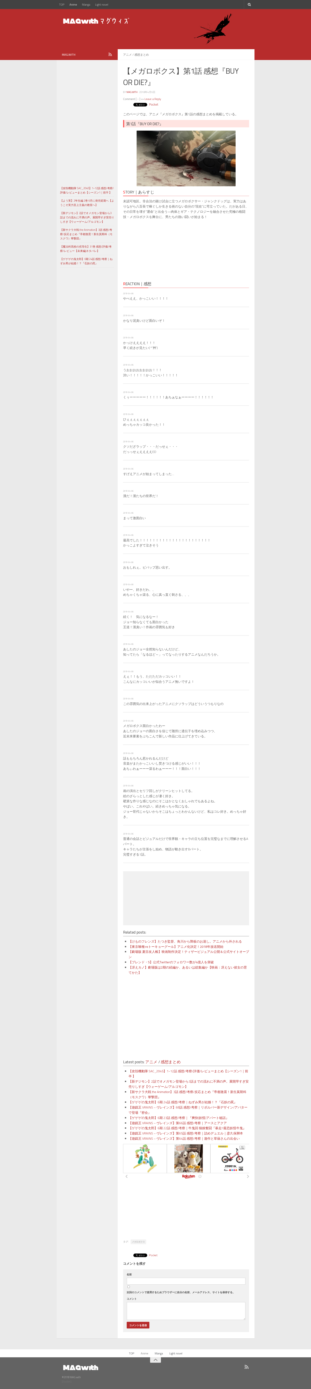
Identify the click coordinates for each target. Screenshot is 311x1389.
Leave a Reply (153, 99)
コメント (132, 1299)
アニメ (127, 54)
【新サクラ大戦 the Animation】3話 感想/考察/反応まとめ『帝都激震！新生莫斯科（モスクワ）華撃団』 (86, 234)
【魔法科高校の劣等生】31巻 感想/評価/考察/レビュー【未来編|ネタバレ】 (86, 248)
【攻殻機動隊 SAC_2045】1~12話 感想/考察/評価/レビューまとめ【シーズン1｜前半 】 (87, 190)
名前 (129, 1274)
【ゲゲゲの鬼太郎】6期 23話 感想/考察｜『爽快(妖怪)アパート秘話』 (179, 1117)
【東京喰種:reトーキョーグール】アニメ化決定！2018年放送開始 (176, 946)
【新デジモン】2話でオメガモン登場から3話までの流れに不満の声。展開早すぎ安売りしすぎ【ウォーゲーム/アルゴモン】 (87, 217)
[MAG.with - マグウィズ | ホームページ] (96, 20)
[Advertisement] (154, 249)
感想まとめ (141, 54)
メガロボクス (138, 1241)
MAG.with (132, 92)
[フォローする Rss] (110, 54)
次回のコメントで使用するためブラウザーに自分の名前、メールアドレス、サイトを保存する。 (181, 1292)
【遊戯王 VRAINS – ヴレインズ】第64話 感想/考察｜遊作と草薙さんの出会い (184, 1138)
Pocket (153, 104)
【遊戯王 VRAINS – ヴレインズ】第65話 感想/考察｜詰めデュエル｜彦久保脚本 (186, 1133)
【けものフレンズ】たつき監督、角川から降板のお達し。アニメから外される (185, 941)
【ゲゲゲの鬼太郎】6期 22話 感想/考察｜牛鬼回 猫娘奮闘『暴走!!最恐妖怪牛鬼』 (187, 1128)
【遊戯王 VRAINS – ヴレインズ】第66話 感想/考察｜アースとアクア (178, 1123)
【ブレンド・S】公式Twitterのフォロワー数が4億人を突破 (171, 962)
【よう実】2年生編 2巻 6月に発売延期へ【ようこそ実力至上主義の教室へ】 (87, 203)
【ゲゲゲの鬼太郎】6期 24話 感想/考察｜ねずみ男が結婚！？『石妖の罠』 (183, 1102)
